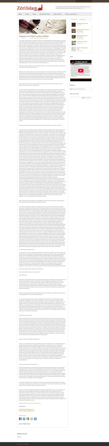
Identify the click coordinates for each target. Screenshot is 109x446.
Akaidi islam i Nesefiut (82, 41)
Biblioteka (30, 1)
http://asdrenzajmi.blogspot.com (26, 409)
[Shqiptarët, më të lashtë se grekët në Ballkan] (42, 27)
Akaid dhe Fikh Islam (44, 14)
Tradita (34, 14)
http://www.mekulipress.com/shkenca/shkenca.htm (30, 403)
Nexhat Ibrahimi (24, 1)
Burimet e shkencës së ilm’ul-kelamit (82, 36)
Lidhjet (34, 1)
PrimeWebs (26, 444)
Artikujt (27, 14)
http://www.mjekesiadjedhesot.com (27, 410)
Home (18, 1)
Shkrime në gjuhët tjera (71, 14)
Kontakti (38, 1)
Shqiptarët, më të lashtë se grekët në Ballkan (34, 36)
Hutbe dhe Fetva (57, 14)
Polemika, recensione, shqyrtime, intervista (39, 38)
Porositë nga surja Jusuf (82, 23)
